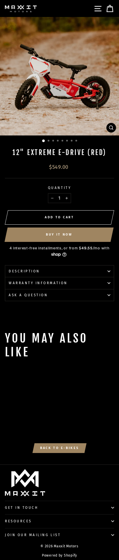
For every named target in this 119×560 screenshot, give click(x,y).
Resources (18, 521)
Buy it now (59, 234)
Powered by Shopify (59, 555)
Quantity (59, 188)
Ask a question (28, 295)
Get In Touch (21, 508)
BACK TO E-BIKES (59, 448)
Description (24, 271)
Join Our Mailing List (33, 535)
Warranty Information (38, 283)
